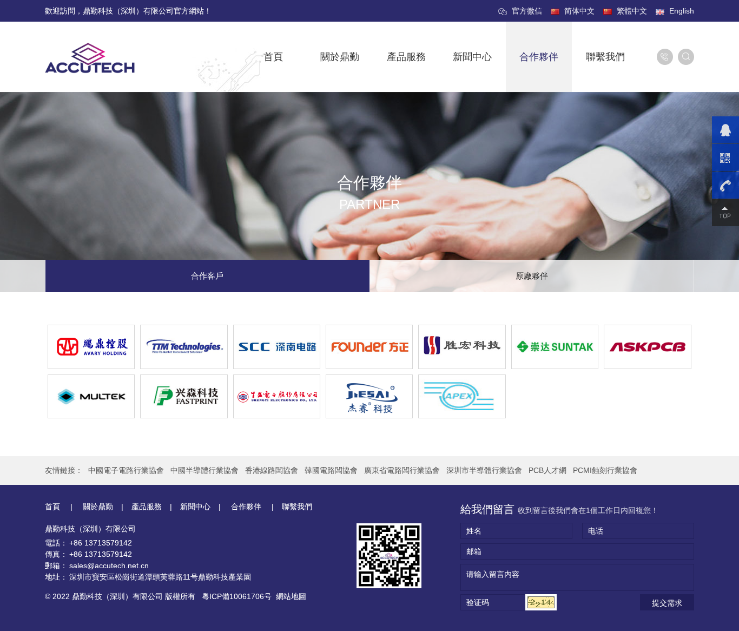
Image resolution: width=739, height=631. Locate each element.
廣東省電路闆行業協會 (402, 470)
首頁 (273, 56)
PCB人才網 (547, 470)
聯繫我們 (605, 56)
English (681, 10)
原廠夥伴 (532, 275)
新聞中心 (472, 56)
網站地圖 (291, 596)
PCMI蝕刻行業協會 (605, 470)
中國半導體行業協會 (204, 470)
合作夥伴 (538, 56)
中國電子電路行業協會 (126, 470)
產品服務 (406, 56)
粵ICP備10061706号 (237, 596)
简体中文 (579, 10)
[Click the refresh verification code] (541, 602)
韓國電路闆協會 (331, 470)
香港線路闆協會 (271, 470)
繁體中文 (632, 10)
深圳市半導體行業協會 (484, 470)
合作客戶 (207, 275)
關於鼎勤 (339, 56)
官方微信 (527, 10)
